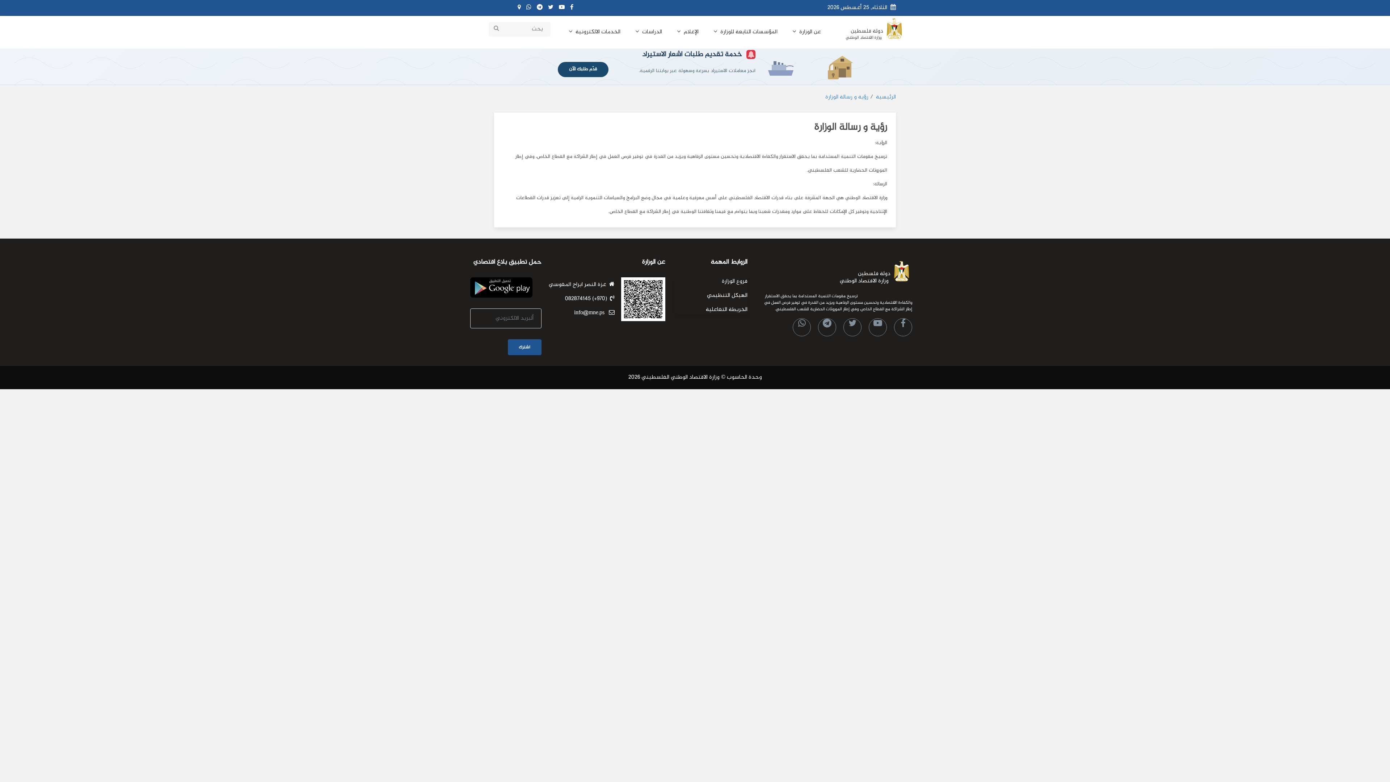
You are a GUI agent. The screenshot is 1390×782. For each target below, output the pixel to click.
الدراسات (651, 32)
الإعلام (690, 32)
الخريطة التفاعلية (726, 310)
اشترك (524, 347)
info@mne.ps (590, 313)
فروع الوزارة (734, 281)
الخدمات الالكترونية (597, 32)
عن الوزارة (809, 32)
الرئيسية (886, 97)
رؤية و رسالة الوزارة (846, 97)
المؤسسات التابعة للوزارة (748, 32)
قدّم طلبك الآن (583, 69)
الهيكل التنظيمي (727, 295)
